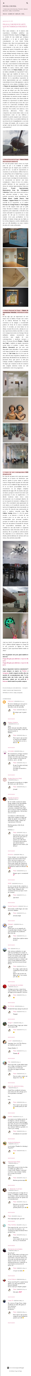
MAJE (9, 883)
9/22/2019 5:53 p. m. (13, 1087)
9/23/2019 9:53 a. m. (22, 1150)
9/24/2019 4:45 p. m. (22, 1177)
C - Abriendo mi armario (15, 1189)
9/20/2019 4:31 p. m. (22, 762)
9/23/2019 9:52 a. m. (22, 1102)
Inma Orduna (12, 1279)
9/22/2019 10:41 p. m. (18, 1116)
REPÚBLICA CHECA (8, 692)
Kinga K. (10, 1023)
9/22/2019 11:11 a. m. (21, 895)
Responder (11, 719)
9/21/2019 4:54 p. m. (13, 986)
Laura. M (10, 1300)
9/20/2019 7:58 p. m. (19, 854)
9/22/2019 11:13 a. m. (22, 966)
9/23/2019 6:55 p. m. (13, 1163)
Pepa (14, 709)
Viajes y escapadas (18, 692)
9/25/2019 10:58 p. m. (19, 1300)
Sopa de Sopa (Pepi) (14, 1162)
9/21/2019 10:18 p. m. (19, 1022)
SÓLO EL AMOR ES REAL (16, 1086)
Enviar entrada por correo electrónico (12, 688)
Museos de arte (17, 690)
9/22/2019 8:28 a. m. (17, 1041)
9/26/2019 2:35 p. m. (22, 1312)
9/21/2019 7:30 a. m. (23, 906)
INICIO (5, 14)
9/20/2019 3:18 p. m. (19, 751)
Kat (9, 948)
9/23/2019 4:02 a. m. (14, 1143)
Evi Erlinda (11, 1006)
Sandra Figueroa (13, 906)
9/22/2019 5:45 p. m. (16, 1062)
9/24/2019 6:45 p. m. (22, 1235)
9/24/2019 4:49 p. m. (22, 1225)
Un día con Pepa (9, 6)
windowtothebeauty (14, 1142)
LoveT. (10, 1041)
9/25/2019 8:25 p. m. (21, 1279)
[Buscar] (27, 2)
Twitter (24, 671)
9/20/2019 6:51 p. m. (22, 786)
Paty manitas (12, 1225)
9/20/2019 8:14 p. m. (22, 870)
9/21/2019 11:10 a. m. (15, 948)
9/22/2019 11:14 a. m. (22, 1029)
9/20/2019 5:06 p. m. (14, 780)
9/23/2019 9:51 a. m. (21, 1073)
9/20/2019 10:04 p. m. (17, 883)
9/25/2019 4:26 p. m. (22, 1268)
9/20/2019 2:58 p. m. (22, 709)
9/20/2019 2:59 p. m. (22, 735)
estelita (10, 1116)
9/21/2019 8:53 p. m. (19, 1006)
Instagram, (6, 673)
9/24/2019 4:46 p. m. (22, 1201)
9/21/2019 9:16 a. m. (18, 924)
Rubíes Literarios (13, 722)
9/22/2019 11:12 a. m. (22, 936)
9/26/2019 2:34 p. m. (22, 1289)
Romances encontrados (15, 1249)
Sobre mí (11, 14)
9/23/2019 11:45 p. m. (14, 1190)
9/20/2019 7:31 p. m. (13, 799)
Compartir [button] (25, 688)
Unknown (11, 701)
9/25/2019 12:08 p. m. (14, 1250)
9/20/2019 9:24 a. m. (19, 701)
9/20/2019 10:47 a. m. (14, 724)
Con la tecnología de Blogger (17, 1367)
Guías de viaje (9, 690)
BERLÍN (17, 14)
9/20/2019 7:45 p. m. (22, 832)
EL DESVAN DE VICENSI (15, 985)
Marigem (10, 924)
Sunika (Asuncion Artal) (15, 778)
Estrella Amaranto (13, 798)
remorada (11, 751)
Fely (9, 1062)
